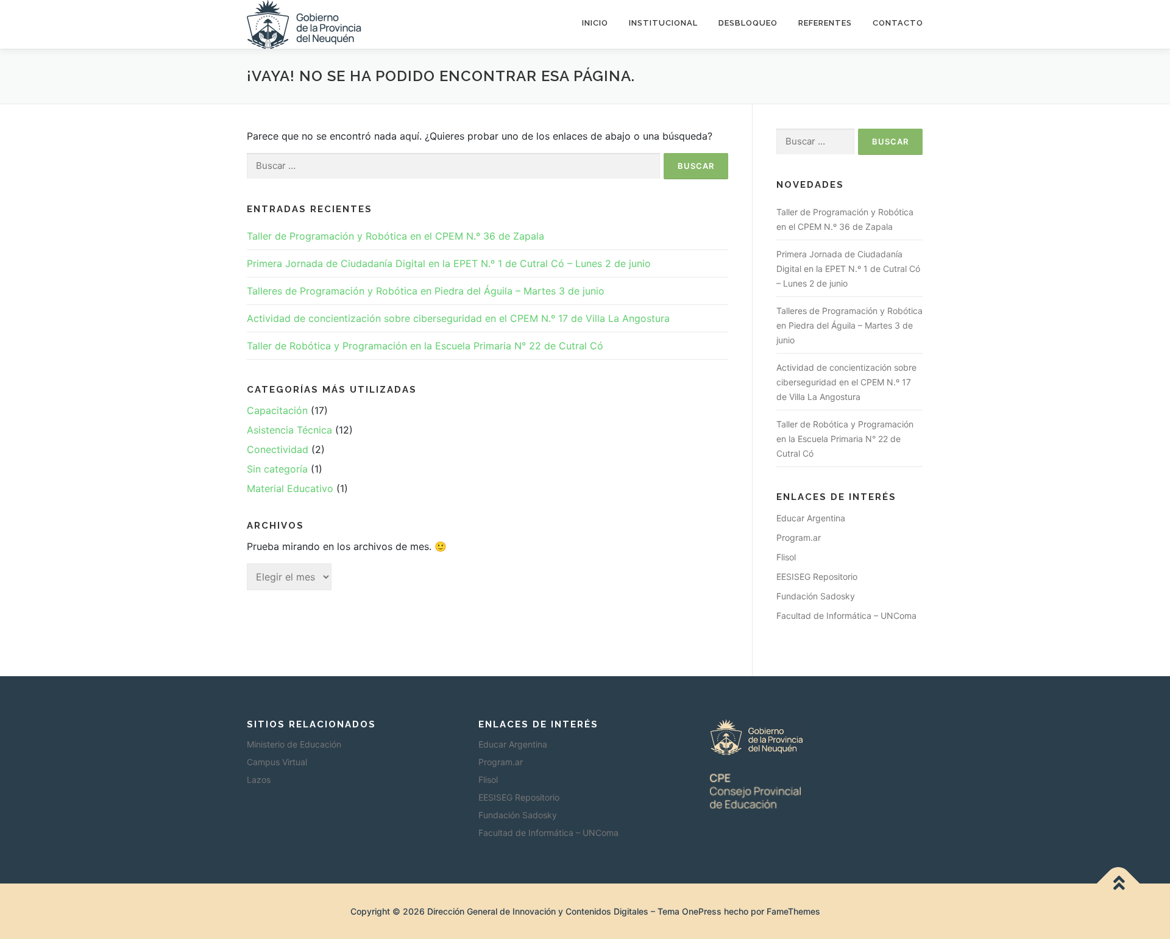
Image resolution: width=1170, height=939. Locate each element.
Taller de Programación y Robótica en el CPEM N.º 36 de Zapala (395, 236)
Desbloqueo (748, 22)
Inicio (595, 22)
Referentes (825, 22)
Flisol (786, 557)
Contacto (898, 22)
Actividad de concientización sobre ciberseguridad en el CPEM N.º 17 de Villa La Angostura (458, 318)
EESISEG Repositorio (816, 576)
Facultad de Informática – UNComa (846, 615)
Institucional (663, 22)
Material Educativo (290, 488)
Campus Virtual (277, 762)
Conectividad (277, 449)
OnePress (702, 911)
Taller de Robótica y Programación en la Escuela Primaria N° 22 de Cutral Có (425, 346)
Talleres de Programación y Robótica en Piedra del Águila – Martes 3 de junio (425, 291)
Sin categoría (277, 469)
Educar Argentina (810, 518)
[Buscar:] (453, 166)
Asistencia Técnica (289, 430)
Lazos (259, 779)
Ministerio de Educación (294, 744)
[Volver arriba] (1118, 883)
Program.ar (798, 537)
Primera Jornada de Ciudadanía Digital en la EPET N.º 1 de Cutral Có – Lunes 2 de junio (449, 263)
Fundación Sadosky (815, 596)
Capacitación (277, 410)
